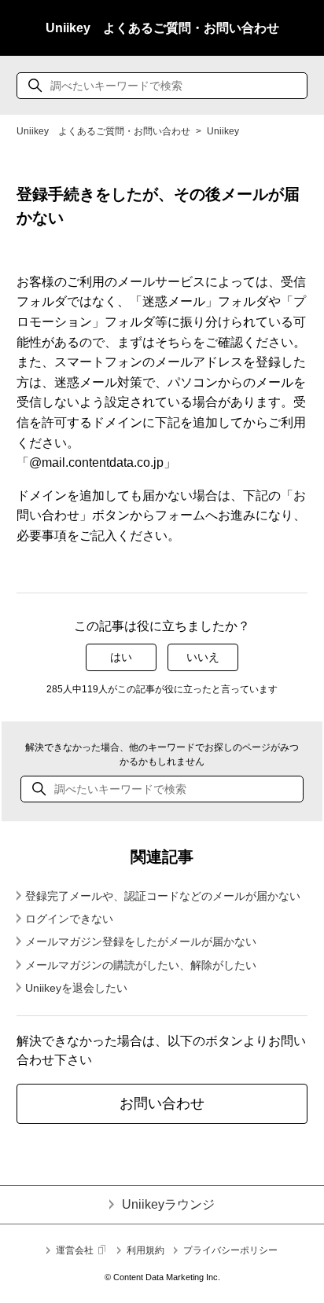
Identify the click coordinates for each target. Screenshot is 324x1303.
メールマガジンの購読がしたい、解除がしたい (140, 965)
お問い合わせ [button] (162, 1103)
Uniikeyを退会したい (76, 988)
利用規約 (145, 1250)
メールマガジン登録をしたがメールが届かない (140, 941)
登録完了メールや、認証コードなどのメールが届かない (162, 896)
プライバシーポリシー (230, 1250)
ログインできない (69, 918)
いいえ (202, 657)
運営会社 (75, 1250)
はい (121, 657)
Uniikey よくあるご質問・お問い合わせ (162, 28)
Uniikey (223, 131)
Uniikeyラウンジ (168, 1204)
